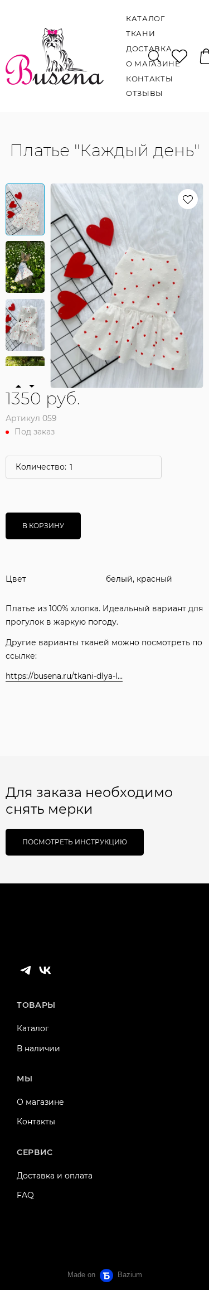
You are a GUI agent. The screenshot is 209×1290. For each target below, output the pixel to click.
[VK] (45, 970)
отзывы (144, 93)
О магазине (40, 1102)
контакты (149, 78)
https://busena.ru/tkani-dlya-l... (64, 676)
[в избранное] (188, 199)
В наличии (38, 1048)
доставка (149, 48)
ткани (140, 33)
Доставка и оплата (55, 1176)
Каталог (33, 1028)
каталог (145, 18)
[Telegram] (26, 970)
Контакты (36, 1122)
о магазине (153, 63)
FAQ (25, 1195)
